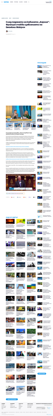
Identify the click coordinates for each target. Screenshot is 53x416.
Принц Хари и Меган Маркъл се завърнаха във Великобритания (9, 335)
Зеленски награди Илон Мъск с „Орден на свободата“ (20, 370)
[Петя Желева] (7, 31)
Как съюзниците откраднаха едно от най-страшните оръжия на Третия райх (20, 259)
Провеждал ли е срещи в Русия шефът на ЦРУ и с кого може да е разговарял (20, 393)
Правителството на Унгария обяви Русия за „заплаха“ (20, 358)
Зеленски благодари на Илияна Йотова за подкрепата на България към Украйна (31, 291)
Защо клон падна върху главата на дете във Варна (47, 211)
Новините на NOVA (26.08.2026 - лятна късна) (46, 278)
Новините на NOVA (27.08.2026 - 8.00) (46, 173)
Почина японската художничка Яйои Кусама (10, 247)
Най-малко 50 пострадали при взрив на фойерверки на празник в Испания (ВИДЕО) (20, 314)
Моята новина (4, 407)
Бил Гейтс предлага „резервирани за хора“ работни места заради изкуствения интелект (31, 259)
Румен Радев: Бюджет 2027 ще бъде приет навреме (47, 104)
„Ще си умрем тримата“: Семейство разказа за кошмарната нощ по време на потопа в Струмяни (47, 136)
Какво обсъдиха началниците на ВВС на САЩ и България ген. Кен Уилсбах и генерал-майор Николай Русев (31, 371)
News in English (29, 407)
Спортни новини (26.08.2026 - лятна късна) (46, 268)
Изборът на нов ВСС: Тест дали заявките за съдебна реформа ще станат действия (47, 79)
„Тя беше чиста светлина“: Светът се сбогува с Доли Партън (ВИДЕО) (10, 303)
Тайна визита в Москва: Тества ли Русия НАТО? (31, 225)
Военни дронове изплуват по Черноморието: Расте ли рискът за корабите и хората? (47, 191)
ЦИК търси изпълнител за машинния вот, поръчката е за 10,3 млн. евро (47, 309)
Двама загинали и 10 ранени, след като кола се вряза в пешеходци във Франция (31, 248)
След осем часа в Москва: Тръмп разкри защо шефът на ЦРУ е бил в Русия (31, 313)
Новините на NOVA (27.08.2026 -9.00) (46, 151)
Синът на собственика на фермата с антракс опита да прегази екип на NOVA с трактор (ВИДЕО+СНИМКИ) (47, 315)
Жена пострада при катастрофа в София (47, 178)
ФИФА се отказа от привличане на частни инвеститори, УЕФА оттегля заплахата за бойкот (47, 297)
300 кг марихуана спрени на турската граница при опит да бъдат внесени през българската (31, 336)
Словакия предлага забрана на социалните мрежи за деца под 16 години (10, 313)
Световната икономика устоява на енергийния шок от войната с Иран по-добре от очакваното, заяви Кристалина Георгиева (31, 393)
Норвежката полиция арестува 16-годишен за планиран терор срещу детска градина (10, 269)
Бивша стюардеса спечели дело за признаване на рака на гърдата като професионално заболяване (10, 359)
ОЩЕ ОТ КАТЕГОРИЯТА (12, 399)
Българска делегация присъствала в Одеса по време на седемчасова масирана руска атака (10, 226)
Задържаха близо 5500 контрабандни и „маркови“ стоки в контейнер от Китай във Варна (47, 85)
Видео (2, 408)
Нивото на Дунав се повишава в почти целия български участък (47, 91)
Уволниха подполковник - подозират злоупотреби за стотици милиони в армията (47, 72)
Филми (20, 408)
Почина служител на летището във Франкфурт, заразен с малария (31, 324)
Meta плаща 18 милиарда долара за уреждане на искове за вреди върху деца (20, 279)
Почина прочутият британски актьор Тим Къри (31, 302)
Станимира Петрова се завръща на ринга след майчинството (47, 321)
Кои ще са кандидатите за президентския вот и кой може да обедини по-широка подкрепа (46, 184)
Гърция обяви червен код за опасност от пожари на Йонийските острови (20, 347)
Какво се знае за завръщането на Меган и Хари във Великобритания (10, 236)
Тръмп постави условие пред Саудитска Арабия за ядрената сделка (20, 381)
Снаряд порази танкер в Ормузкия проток (20, 247)
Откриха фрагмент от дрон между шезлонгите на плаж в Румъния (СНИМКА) (10, 370)
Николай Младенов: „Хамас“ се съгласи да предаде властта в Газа (20, 302)
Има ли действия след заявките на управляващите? (47, 66)
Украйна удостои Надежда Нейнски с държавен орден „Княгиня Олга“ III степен (31, 279)
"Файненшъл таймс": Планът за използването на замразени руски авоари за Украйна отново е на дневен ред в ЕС (20, 237)
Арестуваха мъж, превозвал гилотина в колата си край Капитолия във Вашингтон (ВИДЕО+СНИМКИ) (20, 291)
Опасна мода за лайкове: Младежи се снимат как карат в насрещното (30, 347)
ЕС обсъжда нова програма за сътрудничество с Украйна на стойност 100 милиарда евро (20, 336)
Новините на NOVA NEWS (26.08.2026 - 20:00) (47, 340)
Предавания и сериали (13, 407)
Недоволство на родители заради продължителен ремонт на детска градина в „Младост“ (46, 205)
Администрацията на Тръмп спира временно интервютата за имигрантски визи (10, 393)
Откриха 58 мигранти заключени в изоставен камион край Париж (31, 269)
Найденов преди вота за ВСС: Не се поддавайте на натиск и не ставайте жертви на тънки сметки (47, 328)
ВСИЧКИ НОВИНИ (42, 373)
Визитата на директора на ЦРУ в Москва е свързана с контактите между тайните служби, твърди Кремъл (31, 382)
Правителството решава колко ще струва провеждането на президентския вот (47, 239)
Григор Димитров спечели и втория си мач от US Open (47, 303)
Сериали (20, 407)
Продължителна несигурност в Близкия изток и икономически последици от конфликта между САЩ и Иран (10, 291)
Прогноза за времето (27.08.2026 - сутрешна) (47, 216)
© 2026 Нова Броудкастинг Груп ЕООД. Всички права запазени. (8, 414)
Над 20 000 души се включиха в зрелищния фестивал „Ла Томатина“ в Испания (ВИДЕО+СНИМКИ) (10, 325)
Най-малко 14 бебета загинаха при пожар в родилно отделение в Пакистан (30, 358)
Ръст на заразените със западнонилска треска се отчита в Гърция (20, 225)
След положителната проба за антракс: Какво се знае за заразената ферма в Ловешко (47, 198)
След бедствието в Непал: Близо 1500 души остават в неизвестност (10, 259)
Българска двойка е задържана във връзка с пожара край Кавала (20, 324)
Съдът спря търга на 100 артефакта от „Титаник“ (20, 269)
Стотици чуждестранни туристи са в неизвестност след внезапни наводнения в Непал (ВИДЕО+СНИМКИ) (10, 348)
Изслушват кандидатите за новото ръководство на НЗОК (47, 233)
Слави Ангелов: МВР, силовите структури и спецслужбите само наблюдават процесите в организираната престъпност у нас (47, 128)
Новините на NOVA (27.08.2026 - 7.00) (46, 221)
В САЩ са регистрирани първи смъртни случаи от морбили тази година (10, 381)
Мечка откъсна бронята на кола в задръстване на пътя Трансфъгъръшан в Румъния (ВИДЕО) (10, 280)
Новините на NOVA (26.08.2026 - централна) (46, 362)
